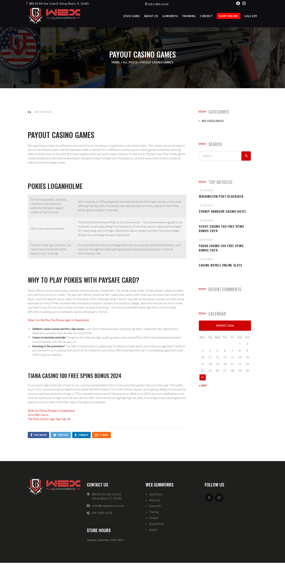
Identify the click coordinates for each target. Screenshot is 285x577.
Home (116, 62)
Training (154, 512)
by (30, 112)
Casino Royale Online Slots (220, 265)
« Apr (202, 385)
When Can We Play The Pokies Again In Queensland (58, 320)
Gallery (153, 530)
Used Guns (155, 494)
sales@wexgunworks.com (108, 506)
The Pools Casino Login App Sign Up (49, 419)
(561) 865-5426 (157, 4)
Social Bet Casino (38, 415)
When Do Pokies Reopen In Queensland (51, 410)
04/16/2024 (43, 112)
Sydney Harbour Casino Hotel (222, 211)
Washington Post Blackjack (221, 196)
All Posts (130, 62)
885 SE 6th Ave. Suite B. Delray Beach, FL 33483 (59, 3)
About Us (154, 500)
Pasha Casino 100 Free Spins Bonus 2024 (221, 248)
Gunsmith (155, 506)
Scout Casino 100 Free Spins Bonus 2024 (221, 228)
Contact (154, 518)
